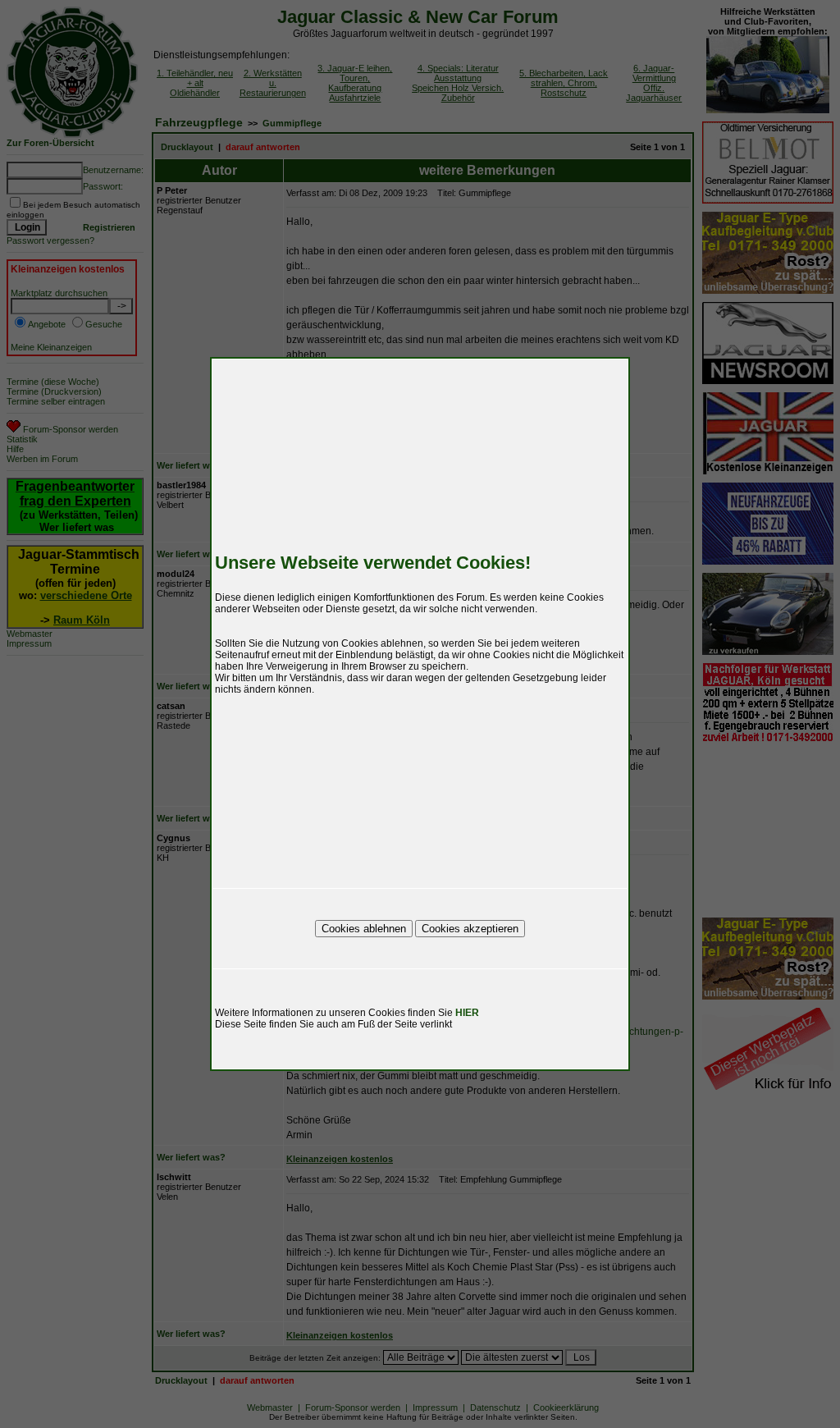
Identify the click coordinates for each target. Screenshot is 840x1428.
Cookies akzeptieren (470, 928)
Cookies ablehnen (364, 928)
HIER (467, 1012)
